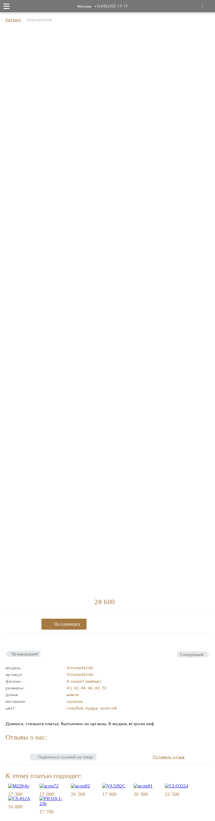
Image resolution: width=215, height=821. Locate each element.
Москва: (85, 6)
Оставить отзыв (168, 757)
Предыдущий (24, 653)
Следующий (192, 654)
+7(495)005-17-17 (111, 6)
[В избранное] (32, 794)
